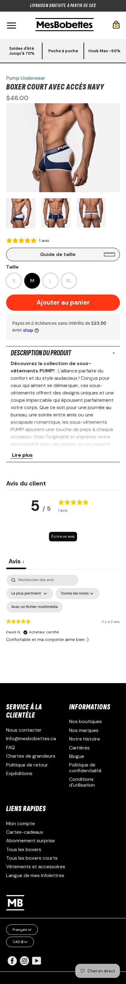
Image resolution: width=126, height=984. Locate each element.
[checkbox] (34, 607)
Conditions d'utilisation (82, 782)
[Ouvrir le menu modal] (11, 25)
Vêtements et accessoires (35, 866)
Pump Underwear (25, 78)
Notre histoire (84, 739)
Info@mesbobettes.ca (31, 738)
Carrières (79, 747)
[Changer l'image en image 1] (20, 213)
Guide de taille (58, 254)
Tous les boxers (23, 849)
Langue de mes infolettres (35, 875)
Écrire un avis (63, 536)
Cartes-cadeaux (24, 832)
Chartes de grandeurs (30, 756)
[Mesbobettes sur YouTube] (36, 960)
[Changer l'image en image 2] (55, 213)
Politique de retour (27, 765)
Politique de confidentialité (85, 768)
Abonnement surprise (30, 840)
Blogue (76, 756)
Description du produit (41, 353)
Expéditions (19, 773)
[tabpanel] (63, 627)
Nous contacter (24, 730)
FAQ (10, 747)
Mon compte (20, 823)
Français (20, 929)
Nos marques (83, 730)
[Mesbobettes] (64, 25)
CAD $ (18, 941)
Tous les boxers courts (31, 858)
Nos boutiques (85, 721)
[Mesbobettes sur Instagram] (24, 963)
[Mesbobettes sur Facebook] (12, 963)
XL (69, 280)
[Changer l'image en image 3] (91, 213)
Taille (12, 267)
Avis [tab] (16, 561)
